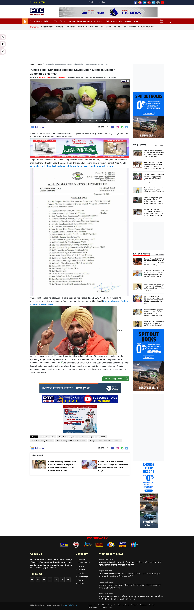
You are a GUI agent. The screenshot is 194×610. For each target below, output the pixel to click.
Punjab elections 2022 (96, 437)
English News (36, 21)
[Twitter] (107, 127)
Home (32, 64)
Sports (81, 584)
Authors (126, 605)
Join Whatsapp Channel (114, 379)
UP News (98, 21)
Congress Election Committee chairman (105, 441)
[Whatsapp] (122, 127)
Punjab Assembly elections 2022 (71, 437)
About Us (97, 605)
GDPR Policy (103, 607)
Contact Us (134, 605)
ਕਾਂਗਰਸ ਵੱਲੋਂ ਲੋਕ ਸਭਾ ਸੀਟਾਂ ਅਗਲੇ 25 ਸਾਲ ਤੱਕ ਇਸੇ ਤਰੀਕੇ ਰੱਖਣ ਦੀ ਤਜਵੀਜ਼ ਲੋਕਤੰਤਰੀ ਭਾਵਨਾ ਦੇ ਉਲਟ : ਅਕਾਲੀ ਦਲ (154, 287)
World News (124, 21)
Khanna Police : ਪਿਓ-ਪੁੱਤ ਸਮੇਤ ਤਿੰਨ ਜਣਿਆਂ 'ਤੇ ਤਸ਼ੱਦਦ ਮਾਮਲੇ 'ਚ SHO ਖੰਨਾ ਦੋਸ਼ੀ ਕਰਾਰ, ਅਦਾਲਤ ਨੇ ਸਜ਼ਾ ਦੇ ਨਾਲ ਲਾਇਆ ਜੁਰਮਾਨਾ (154, 262)
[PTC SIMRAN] (122, 544)
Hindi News (110, 21)
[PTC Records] (75, 544)
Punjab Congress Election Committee (71, 441)
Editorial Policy (107, 605)
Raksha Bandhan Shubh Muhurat (138, 27)
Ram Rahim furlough (88, 27)
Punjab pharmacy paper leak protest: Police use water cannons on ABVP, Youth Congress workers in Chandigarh (154, 178)
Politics (47, 21)
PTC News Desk (44, 77)
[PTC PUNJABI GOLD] (99, 544)
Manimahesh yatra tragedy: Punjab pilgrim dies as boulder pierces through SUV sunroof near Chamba (153, 200)
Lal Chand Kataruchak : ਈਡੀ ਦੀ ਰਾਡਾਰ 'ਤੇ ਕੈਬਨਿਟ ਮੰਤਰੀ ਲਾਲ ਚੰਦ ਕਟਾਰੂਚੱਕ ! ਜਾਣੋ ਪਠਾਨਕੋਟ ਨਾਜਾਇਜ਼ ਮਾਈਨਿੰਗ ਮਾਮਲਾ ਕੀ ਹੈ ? (154, 274)
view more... (159, 146)
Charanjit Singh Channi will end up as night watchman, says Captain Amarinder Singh (71, 166)
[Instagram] (117, 127)
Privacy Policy (92, 607)
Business (81, 559)
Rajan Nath (62, 77)
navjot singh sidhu (47, 437)
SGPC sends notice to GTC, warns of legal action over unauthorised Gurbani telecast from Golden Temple (154, 165)
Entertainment (83, 21)
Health (81, 566)
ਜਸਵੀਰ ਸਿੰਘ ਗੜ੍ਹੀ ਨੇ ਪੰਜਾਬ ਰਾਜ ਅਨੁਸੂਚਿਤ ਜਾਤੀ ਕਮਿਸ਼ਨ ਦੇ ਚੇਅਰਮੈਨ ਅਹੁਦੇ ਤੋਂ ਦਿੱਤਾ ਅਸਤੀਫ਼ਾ (154, 323)
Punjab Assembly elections (42, 441)
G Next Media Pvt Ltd (70, 605)
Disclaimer (143, 605)
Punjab (39, 64)
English (92, 2)
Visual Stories (60, 21)
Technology (83, 577)
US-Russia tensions (110, 27)
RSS (110, 607)
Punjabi (102, 2)
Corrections (118, 605)
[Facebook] (112, 127)
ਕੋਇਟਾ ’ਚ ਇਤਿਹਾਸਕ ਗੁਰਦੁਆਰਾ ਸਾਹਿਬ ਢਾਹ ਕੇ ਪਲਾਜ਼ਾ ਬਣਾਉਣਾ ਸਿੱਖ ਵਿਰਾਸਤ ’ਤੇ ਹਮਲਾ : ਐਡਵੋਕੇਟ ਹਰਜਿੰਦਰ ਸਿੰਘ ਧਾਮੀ (153, 312)
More (136, 21)
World (80, 580)
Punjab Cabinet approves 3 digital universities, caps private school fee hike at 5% (154, 190)
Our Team (152, 605)
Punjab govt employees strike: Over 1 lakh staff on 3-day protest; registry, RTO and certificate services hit (153, 212)
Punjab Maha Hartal (65, 27)
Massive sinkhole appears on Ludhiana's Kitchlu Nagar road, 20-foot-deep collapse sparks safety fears (154, 153)
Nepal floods (47, 27)
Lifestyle (81, 570)
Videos (72, 21)
